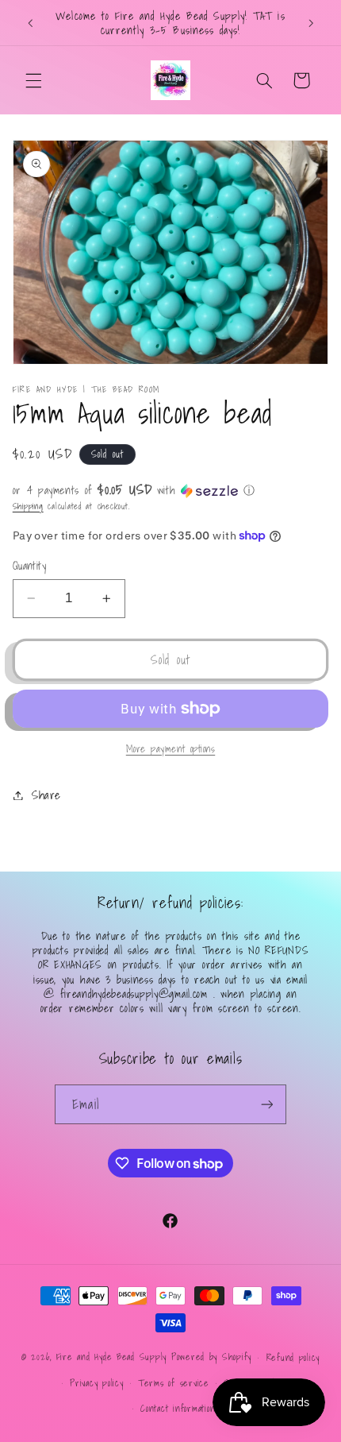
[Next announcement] (310, 23)
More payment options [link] (171, 748)
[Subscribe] (266, 1103)
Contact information (177, 1408)
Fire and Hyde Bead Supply (111, 1356)
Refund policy (293, 1357)
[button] (33, 80)
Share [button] (46, 795)
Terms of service (173, 1382)
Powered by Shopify (211, 1356)
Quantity (29, 566)
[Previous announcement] (30, 23)
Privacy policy (96, 1382)
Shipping (28, 506)
